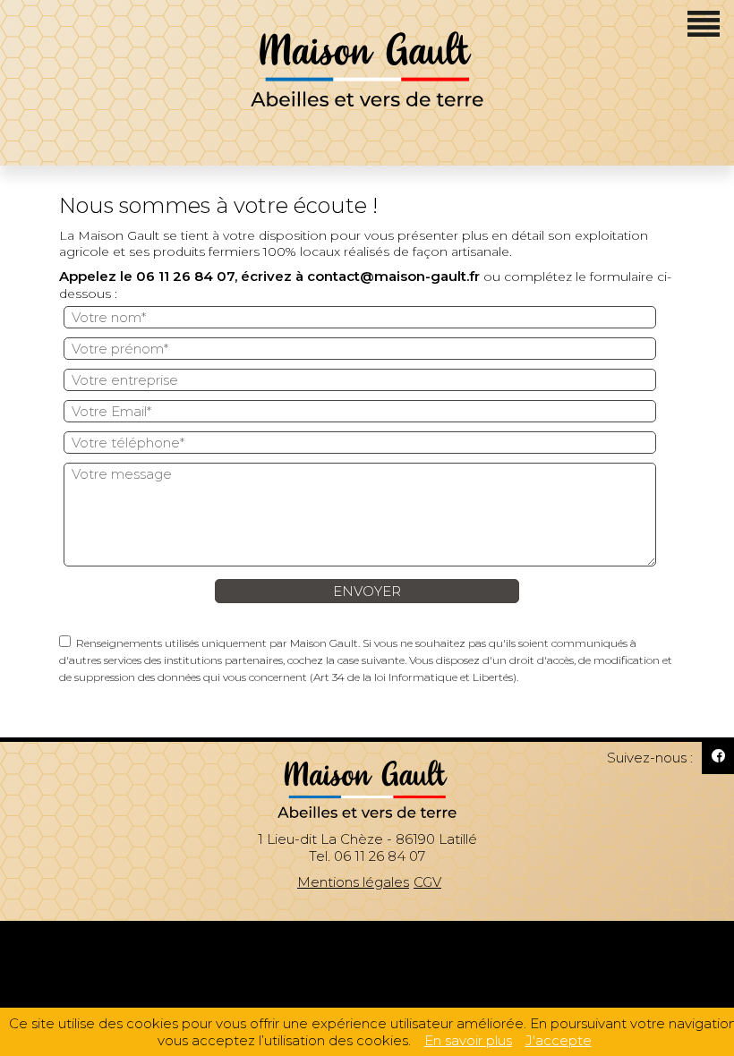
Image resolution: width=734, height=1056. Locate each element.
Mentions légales (353, 881)
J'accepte (558, 1040)
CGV (427, 881)
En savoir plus (468, 1040)
